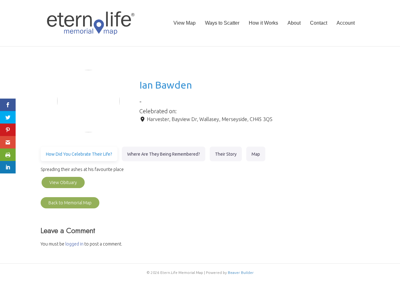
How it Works (263, 23)
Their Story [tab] (226, 154)
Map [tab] (256, 154)
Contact (318, 23)
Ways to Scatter (222, 23)
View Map (184, 23)
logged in (74, 243)
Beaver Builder (241, 272)
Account (346, 23)
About (294, 23)
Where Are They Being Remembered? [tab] (163, 154)
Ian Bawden (165, 84)
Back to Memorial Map (70, 202)
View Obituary (63, 182)
